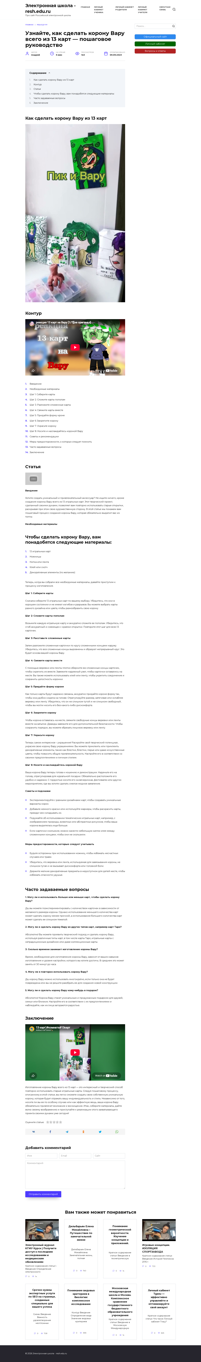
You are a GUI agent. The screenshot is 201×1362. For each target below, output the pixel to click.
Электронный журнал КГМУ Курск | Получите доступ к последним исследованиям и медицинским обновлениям (40, 1253)
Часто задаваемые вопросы (49, 98)
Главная (85, 7)
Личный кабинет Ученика (98, 9)
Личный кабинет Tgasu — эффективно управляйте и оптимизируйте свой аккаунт (159, 1299)
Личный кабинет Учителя (142, 9)
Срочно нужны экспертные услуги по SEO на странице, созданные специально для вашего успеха (42, 1298)
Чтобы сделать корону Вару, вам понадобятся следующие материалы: (74, 93)
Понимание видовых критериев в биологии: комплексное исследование (81, 1297)
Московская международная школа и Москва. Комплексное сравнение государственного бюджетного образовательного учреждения (120, 1302)
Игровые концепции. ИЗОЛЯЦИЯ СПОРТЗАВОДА (156, 1248)
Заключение (41, 103)
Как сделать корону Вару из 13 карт (54, 80)
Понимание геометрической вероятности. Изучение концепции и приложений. (120, 1235)
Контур (38, 84)
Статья (37, 89)
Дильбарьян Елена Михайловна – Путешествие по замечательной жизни (81, 1233)
